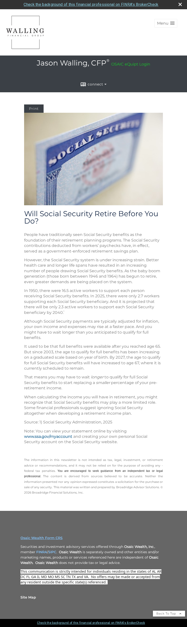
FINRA (41, 552)
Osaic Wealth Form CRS (41, 538)
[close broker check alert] (180, 4)
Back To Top (166, 613)
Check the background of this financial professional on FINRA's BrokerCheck (91, 4)
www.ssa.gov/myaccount (48, 436)
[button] (165, 23)
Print (34, 108)
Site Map (28, 597)
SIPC (52, 552)
